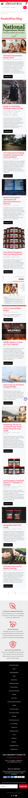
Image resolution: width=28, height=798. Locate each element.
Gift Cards (14, 698)
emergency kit (17, 111)
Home (3, 12)
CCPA (14, 734)
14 (22, 593)
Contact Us (14, 727)
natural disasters (7, 115)
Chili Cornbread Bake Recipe (12, 309)
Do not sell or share (14, 712)
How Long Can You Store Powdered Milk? (13, 386)
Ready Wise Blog (14, 665)
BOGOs (14, 742)
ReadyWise (12, 792)
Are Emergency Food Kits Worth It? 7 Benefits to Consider (13, 482)
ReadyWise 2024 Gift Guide (12, 526)
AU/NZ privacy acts (14, 720)
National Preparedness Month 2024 (12, 56)
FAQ (14, 676)
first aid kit (15, 112)
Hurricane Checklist (14, 690)
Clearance (14, 738)
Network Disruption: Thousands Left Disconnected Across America (12, 200)
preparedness (15, 115)
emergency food (6, 257)
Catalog (14, 694)
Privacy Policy (14, 687)
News (14, 668)
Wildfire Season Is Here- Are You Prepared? (13, 343)
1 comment (5, 433)
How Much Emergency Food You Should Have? (12, 253)
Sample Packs (14, 749)
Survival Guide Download (14, 701)
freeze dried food (13, 114)
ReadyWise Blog (11, 18)
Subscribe (23, 786)
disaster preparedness (8, 111)
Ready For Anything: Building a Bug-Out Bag (13, 107)
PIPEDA (14, 716)
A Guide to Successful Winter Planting (12, 567)
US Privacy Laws (14, 709)
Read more (8, 76)
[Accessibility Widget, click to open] (25, 399)
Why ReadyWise (14, 672)
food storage (6, 114)
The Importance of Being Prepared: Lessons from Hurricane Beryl (13, 155)
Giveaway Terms (14, 731)
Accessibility (14, 723)
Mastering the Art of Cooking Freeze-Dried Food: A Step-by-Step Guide (12, 427)
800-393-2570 (15, 758)
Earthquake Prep (14, 745)
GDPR (14, 705)
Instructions (14, 679)
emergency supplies (7, 112)
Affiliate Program (14, 683)
